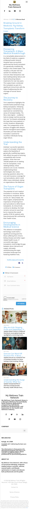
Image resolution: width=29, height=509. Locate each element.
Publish (21, 304)
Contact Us (14, 487)
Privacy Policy (14, 497)
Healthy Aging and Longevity (15, 260)
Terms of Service (14, 492)
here (27, 507)
